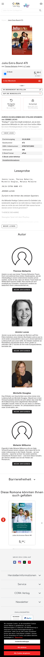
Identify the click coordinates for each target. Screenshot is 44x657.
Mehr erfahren (22, 289)
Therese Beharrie (11, 66)
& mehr (27, 66)
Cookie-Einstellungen (22, 641)
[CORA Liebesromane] (16, 5)
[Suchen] (40, 10)
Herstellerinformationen (10, 160)
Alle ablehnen (22, 647)
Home (4, 20)
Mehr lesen (9, 226)
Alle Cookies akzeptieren (22, 653)
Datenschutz (19, 637)
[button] (22, 94)
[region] (22, 639)
